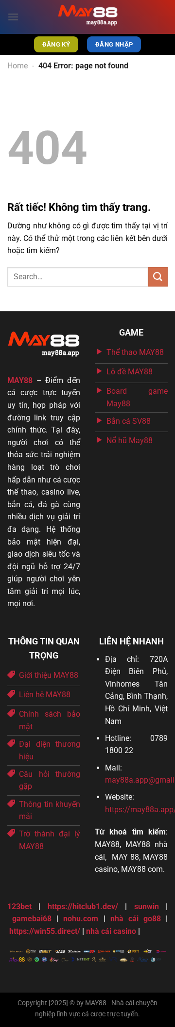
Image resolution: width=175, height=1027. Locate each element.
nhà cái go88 (135, 918)
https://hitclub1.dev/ (83, 906)
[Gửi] (158, 276)
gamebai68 (32, 918)
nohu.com (80, 918)
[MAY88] (87, 17)
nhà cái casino (111, 931)
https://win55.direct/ (44, 931)
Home (17, 65)
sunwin (146, 906)
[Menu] (13, 17)
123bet (19, 906)
